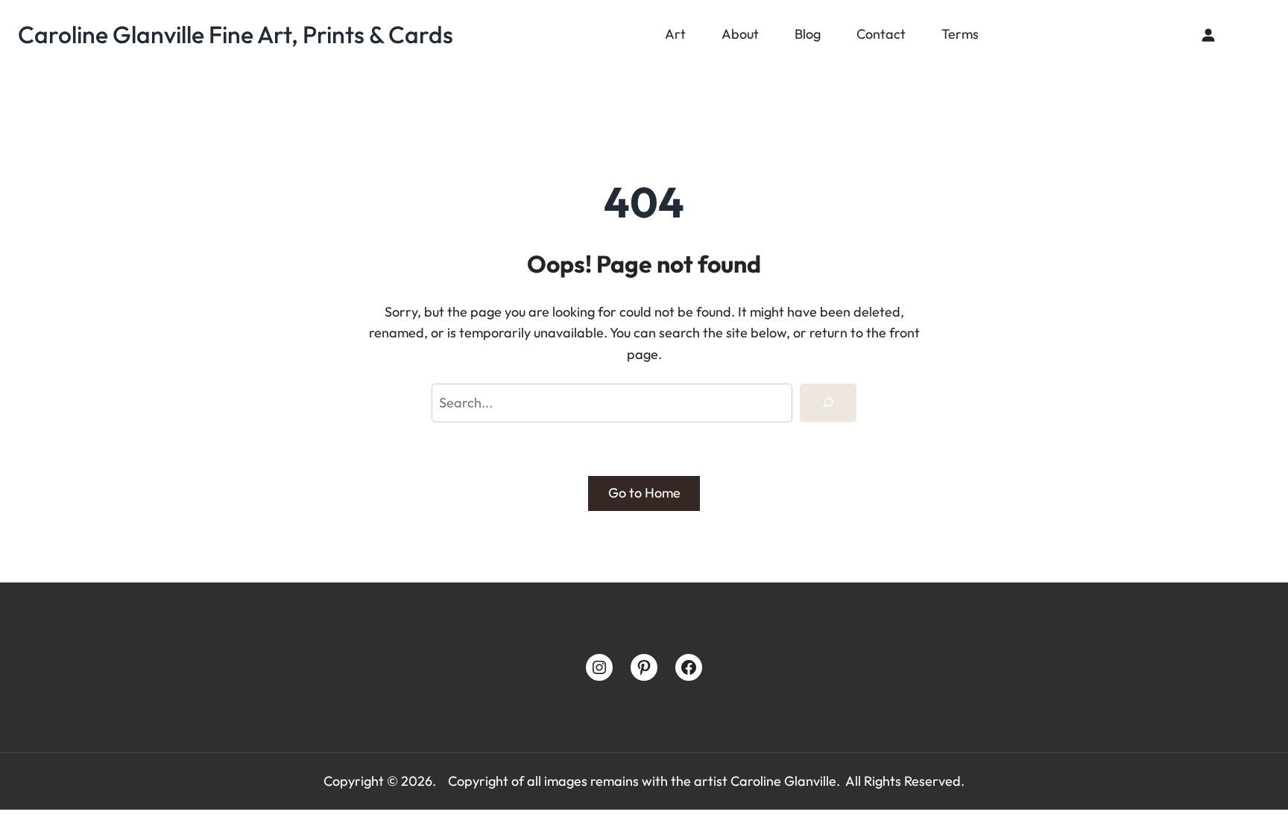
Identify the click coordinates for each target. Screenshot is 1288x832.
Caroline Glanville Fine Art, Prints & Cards (235, 34)
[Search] (828, 403)
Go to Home (644, 492)
